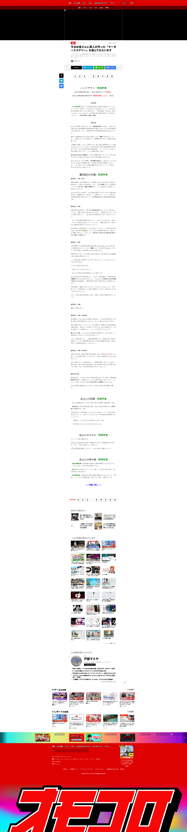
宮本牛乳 (89, 726)
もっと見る (131, 689)
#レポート (84, 43)
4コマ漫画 (60, 746)
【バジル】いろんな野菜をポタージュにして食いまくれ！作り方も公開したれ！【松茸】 (94, 676)
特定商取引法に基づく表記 (112, 769)
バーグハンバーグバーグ (90, 773)
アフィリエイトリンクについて (86, 769)
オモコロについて (97, 746)
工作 (96, 7)
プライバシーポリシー (100, 769)
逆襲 (88, 703)
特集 (70, 3)
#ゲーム (79, 43)
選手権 (107, 7)
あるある (101, 7)
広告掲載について (73, 769)
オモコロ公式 (57, 756)
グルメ (90, 7)
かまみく (87, 759)
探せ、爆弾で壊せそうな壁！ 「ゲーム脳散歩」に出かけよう (86, 516)
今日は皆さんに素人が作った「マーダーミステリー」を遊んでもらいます (94, 673)
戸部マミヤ (77, 61)
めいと (106, 728)
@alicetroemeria (90, 664)
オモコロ (58, 3)
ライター (112, 3)
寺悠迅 (55, 704)
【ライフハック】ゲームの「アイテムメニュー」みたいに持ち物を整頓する (109, 516)
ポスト (77, 67)
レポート (85, 7)
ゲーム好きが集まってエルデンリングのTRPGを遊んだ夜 (89, 671)
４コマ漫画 (77, 3)
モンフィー (92, 759)
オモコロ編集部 (107, 704)
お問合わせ (65, 769)
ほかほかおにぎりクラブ (101, 3)
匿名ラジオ (76, 759)
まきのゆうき (73, 706)
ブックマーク (89, 67)
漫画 (79, 7)
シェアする (100, 67)
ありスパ (82, 759)
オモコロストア (57, 764)
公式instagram (57, 761)
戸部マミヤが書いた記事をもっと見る (108, 681)
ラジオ (84, 3)
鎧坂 (55, 726)
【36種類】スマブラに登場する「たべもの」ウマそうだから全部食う (86, 525)
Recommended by (107, 643)
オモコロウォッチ (68, 759)
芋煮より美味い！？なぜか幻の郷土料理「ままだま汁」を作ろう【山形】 (94, 668)
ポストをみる (76, 63)
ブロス (90, 3)
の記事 (59, 689)
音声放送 (98, 759)
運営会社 (122, 769)
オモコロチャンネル (65, 756)
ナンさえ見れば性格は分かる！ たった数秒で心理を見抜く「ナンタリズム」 (109, 525)
